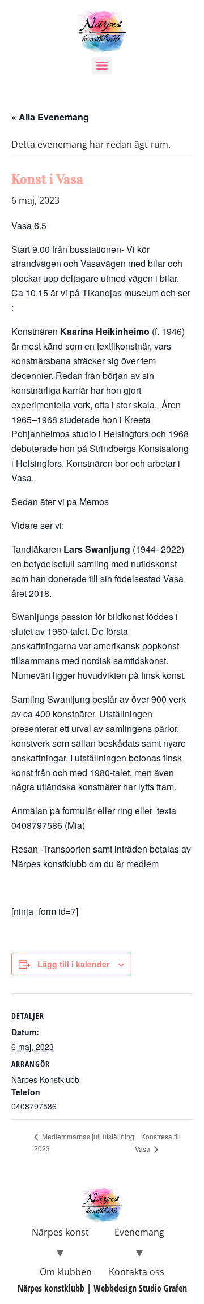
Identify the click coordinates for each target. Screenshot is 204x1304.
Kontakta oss (136, 1272)
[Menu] (102, 65)
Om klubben (66, 1272)
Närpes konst (60, 1232)
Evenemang (139, 1232)
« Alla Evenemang (50, 116)
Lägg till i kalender (73, 964)
